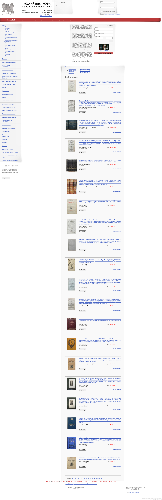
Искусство (4, 59)
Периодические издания (8, 128)
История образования (10, 51)
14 (94, 478)
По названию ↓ (72, 70)
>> (105, 478)
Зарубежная (8, 29)
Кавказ (6, 48)
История (4, 25)
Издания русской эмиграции (9, 110)
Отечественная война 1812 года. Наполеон (11, 41)
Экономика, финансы (7, 70)
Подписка (94, 481)
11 (88, 478)
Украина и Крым (8, 49)
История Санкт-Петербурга (11, 37)
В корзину (82, 92)
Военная (7, 38)
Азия (6, 46)
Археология (7, 54)
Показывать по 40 (85, 71)
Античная (7, 31)
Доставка (87, 481)
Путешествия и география (9, 62)
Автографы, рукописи (7, 94)
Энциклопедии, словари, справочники (8, 135)
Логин (101, 1)
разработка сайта (158, 498)
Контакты (63, 481)
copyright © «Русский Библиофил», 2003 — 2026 (76, 488)
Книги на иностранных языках (10, 160)
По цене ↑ (71, 71)
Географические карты (8, 100)
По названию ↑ (72, 69)
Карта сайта (112, 481)
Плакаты (4, 142)
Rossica (6, 55)
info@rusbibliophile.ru (46, 16)
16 (99, 478)
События (70, 481)
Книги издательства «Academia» (7, 121)
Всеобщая (7, 28)
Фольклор (4, 139)
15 (97, 478)
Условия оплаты (78, 481)
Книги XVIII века (6, 131)
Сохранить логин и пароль (108, 11)
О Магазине (55, 481)
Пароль (102, 6)
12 (90, 478)
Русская (7, 26)
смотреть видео (104, 50)
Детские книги (5, 91)
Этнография (8, 52)
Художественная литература (9, 84)
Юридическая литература (9, 73)
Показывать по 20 (85, 69)
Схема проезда (103, 481)
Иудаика (4, 97)
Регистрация (118, 14)
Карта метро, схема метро (156, 499)
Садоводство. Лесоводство (9, 117)
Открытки (4, 146)
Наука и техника (6, 125)
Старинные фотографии (8, 107)
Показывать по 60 (85, 72)
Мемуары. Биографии (10, 32)
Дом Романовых (8, 34)
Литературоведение (7, 149)
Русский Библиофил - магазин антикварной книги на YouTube (81, 484)
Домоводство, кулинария (8, 114)
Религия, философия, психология (7, 66)
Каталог (48, 481)
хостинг (151, 498)
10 (86, 478)
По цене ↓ (71, 73)
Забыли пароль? (109, 14)
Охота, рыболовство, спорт (9, 81)
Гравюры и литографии (8, 104)
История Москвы (8, 35)
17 (101, 478)
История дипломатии (10, 45)
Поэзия (4, 87)
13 (92, 478)
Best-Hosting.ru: (145, 498)
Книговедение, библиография (10, 152)
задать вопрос (117, 92)
